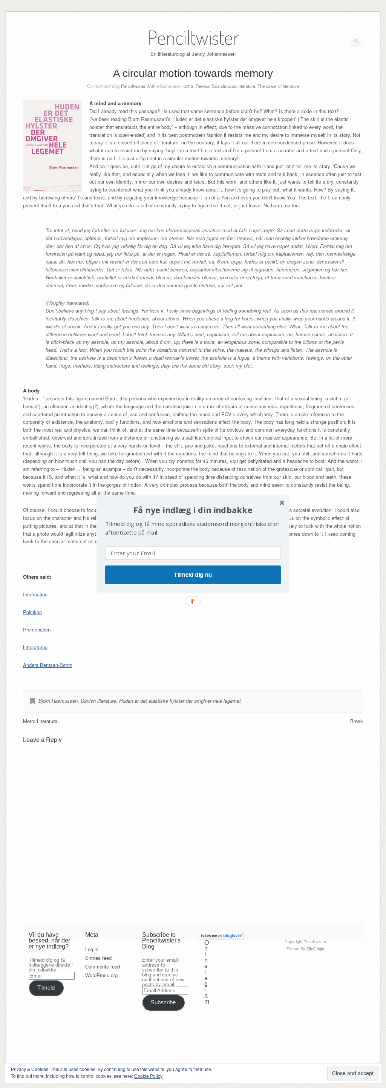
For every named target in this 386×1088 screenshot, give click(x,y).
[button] (193, 510)
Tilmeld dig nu (193, 574)
